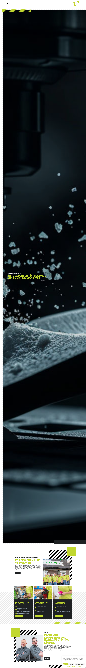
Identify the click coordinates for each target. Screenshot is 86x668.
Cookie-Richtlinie (69, 666)
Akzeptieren (65, 664)
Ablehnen (71, 664)
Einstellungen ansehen (79, 664)
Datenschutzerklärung (74, 666)
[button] (84, 656)
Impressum (79, 666)
